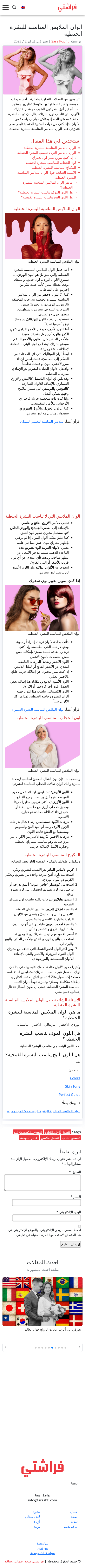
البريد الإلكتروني (69, 1212)
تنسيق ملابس (50, 1137)
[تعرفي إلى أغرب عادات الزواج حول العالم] (42, 1301)
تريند (37, 1526)
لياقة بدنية (71, 1526)
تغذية (74, 1521)
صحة (74, 1516)
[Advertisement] (42, 469)
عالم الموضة (29, 1137)
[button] (76, 1347)
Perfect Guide (69, 1094)
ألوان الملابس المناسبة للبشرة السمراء (38, 709)
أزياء (37, 1521)
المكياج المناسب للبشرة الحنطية (54, 167)
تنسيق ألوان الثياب (57, 1132)
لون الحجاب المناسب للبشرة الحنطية (51, 162)
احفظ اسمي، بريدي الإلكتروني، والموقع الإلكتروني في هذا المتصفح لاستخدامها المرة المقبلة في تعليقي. (44, 1232)
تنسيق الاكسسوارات (28, 1132)
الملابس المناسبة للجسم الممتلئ (42, 421)
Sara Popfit (60, 41)
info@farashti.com (42, 1500)
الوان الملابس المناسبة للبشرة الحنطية (50, 147)
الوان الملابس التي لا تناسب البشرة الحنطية (46, 152)
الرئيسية (42, 1543)
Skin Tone (72, 1086)
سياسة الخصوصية (42, 1553)
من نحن (42, 1548)
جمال (74, 1511)
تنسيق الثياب (71, 1137)
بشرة (36, 1511)
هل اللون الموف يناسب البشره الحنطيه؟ (45, 192)
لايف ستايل (32, 1516)
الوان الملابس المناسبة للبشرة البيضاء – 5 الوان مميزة (43, 1111)
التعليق (75, 1172)
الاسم (76, 1196)
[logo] (67, 7)
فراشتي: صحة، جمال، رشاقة (24, 1561)
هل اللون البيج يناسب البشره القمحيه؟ (47, 197)
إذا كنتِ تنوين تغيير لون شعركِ (52, 157)
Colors (75, 1078)
